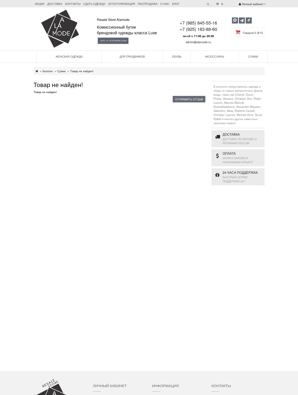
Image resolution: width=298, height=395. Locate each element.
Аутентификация (121, 4)
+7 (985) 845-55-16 (198, 22)
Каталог (48, 71)
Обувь (176, 56)
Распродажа (148, 4)
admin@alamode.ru (198, 42)
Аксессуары (214, 56)
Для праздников (132, 56)
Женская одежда (69, 56)
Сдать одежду (94, 4)
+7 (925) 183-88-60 (198, 29)
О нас (164, 4)
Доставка (54, 4)
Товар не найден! (81, 71)
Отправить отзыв (189, 99)
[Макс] (235, 20)
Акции (39, 4)
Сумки (253, 56)
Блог (176, 4)
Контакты (72, 4)
